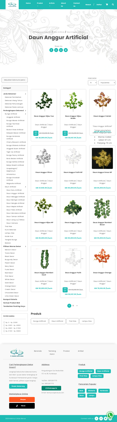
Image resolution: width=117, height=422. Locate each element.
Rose (81, 391)
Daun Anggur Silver (44, 172)
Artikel (81, 351)
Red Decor (9, 273)
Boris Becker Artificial (15, 158)
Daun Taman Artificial (15, 216)
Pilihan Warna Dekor (12, 246)
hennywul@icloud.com (55, 393)
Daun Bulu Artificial (14, 190)
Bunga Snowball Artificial (13, 179)
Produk (66, 351)
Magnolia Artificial (14, 183)
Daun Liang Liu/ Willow (15, 220)
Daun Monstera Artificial (16, 213)
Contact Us (76, 4)
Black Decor (9, 256)
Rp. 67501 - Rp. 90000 (13, 331)
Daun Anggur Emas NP (102, 172)
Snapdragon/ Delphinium (12, 169)
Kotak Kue (9, 236)
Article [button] (52, 3)
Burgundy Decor (11, 259)
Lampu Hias (9, 233)
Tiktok (23, 406)
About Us (63, 4)
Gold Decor (9, 283)
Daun (82, 395)
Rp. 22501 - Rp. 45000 (13, 325)
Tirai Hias (8, 226)
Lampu (91, 395)
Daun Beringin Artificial (16, 200)
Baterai (8, 243)
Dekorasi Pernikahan (13, 97)
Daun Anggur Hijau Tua (44, 116)
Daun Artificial (58, 32)
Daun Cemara (12, 223)
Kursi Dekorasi (10, 230)
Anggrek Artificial (13, 117)
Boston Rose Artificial (15, 130)
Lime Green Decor (12, 296)
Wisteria (91, 391)
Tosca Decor (10, 253)
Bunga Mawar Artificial (15, 120)
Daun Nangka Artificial (15, 203)
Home (28, 3)
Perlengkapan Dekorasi (42, 32)
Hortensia (104, 391)
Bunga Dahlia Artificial (15, 162)
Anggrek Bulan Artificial (16, 149)
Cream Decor (10, 289)
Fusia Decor (9, 269)
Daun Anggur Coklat (102, 116)
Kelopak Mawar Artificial (16, 133)
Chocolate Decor (11, 293)
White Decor (10, 279)
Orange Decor (10, 286)
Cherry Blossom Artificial (16, 142)
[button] (113, 4)
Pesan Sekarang (18, 386)
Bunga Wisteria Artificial (16, 145)
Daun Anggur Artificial (75, 32)
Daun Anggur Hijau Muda (73, 117)
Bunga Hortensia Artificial (13, 137)
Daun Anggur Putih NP (73, 172)
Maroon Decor (10, 250)
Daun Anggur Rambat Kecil (44, 274)
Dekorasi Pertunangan (14, 104)
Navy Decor (9, 266)
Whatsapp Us (52, 388)
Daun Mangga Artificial (16, 197)
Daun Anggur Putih (73, 273)
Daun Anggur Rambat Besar (102, 223)
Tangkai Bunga (11, 240)
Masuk (88, 5)
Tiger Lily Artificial (13, 152)
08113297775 (52, 380)
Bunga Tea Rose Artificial (13, 125)
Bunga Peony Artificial (15, 155)
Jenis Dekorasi (9, 94)
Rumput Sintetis (10, 299)
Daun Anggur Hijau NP (44, 222)
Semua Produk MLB (11, 303)
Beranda (38, 351)
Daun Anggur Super (73, 222)
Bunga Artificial (11, 114)
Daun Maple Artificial (15, 206)
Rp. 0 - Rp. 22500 (11, 322)
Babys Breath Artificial (15, 165)
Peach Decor (10, 263)
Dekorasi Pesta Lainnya (14, 107)
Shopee (23, 399)
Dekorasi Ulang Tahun (14, 100)
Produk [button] (40, 3)
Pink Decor (9, 276)
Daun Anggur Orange (102, 273)
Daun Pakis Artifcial (14, 210)
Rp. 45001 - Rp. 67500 (13, 328)
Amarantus (11, 174)
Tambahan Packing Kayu (14, 306)
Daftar (99, 5)
